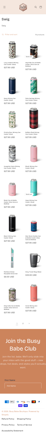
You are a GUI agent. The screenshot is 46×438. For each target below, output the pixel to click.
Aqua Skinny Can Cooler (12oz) (31, 201)
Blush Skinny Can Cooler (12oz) (31, 167)
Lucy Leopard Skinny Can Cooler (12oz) (11, 63)
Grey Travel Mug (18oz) (33, 272)
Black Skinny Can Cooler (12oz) (10, 237)
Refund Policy (8, 419)
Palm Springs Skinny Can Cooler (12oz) (32, 99)
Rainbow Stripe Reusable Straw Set (11, 272)
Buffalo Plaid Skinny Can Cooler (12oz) (32, 133)
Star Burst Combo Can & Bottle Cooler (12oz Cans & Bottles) (33, 237)
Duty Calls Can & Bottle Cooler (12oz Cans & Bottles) (12, 307)
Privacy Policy (8, 425)
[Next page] (29, 323)
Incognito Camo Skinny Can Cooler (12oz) (12, 167)
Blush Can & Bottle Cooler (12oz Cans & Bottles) (11, 202)
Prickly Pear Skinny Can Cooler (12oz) (12, 133)
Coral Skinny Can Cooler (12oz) (31, 306)
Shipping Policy (24, 419)
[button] (4, 7)
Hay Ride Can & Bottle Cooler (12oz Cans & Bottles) (33, 64)
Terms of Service (24, 425)
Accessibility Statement (12, 430)
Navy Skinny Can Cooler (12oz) (10, 99)
